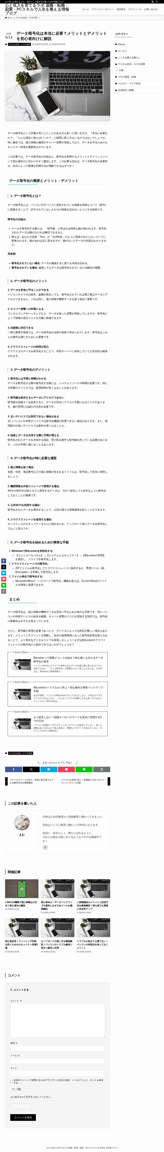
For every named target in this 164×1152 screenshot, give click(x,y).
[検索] (157, 2)
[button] (13, 769)
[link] (45, 847)
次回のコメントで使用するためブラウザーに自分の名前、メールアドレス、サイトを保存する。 (58, 1081)
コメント (16, 1000)
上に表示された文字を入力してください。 (31, 1097)
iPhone (121, 44)
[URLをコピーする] (101, 769)
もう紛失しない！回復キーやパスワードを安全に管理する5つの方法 (67, 719)
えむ (22, 834)
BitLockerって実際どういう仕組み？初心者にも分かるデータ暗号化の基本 (68, 659)
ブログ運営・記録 (127, 77)
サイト (13, 1068)
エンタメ (122, 51)
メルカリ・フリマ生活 (129, 83)
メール (15, 1055)
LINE (121, 70)
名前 (14, 1043)
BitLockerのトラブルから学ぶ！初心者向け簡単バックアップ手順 (68, 689)
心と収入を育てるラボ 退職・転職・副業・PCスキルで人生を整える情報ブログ (37, 9)
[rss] (153, 2)
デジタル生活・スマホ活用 (19, 44)
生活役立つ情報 (126, 90)
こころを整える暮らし (129, 57)
